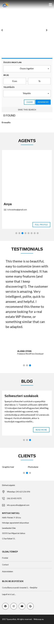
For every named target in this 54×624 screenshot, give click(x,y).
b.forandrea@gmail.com (17, 210)
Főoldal (5, 558)
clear (29, 102)
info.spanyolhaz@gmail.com (18, 505)
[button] (4, 31)
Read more (41, 430)
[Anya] (27, 175)
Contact (5, 565)
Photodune (33, 466)
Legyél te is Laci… (9, 594)
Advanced (43, 102)
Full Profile (41, 224)
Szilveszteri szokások (21, 396)
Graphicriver (8, 466)
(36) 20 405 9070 (14, 498)
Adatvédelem (7, 571)
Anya (8, 204)
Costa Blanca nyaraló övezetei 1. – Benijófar (19, 587)
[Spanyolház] (5, 4)
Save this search (27, 109)
